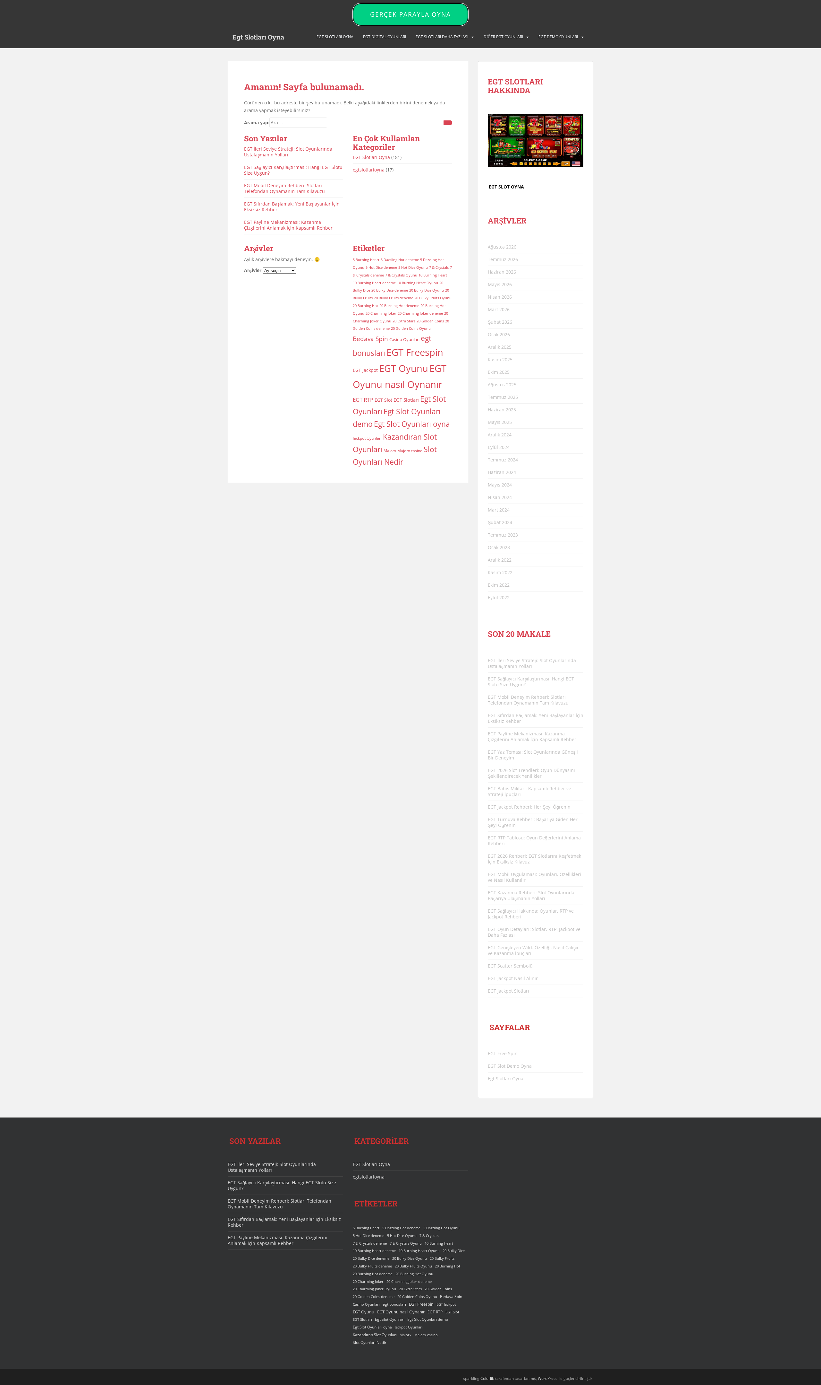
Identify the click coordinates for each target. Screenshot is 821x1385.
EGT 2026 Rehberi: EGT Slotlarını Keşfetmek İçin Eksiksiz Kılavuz (534, 859)
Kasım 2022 (500, 572)
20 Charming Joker (381, 313)
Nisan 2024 (500, 497)
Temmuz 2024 (503, 460)
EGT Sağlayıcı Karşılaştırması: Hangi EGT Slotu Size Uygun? (293, 170)
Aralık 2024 (500, 435)
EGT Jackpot (365, 370)
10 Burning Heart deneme (374, 283)
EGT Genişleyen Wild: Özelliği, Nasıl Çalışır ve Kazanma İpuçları (533, 950)
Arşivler (252, 270)
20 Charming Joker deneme (420, 313)
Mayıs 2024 (500, 485)
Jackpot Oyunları (367, 438)
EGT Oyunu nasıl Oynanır (401, 1312)
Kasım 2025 (500, 359)
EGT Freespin (414, 352)
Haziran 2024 (502, 472)
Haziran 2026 (502, 272)
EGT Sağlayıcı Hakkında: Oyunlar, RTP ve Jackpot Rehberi (531, 914)
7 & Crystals (439, 267)
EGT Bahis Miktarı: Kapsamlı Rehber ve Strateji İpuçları (529, 791)
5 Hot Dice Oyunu (413, 267)
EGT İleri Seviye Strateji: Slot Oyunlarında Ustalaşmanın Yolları (288, 152)
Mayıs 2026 (500, 284)
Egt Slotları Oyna (258, 37)
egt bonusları (394, 1304)
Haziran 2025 (502, 410)
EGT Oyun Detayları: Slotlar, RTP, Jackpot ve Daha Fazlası (534, 932)
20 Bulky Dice (454, 1251)
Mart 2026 (499, 309)
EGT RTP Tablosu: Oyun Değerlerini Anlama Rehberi (534, 840)
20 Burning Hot (365, 305)
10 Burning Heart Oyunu (417, 283)
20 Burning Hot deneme (399, 305)
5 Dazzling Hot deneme (400, 260)
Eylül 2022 (499, 597)
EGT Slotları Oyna (371, 157)
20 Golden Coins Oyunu (411, 328)
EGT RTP (363, 399)
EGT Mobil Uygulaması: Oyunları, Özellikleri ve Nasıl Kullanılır (534, 877)
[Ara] (448, 122)
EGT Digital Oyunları (384, 36)
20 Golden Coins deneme (373, 1296)
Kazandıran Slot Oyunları (375, 1334)
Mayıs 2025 (500, 422)
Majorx (390, 450)
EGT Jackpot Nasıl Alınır (513, 978)
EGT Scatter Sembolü (510, 966)
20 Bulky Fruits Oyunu (433, 298)
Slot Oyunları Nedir (369, 1342)
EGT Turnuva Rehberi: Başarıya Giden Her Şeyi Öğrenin (533, 822)
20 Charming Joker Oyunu (374, 1289)
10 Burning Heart (433, 275)
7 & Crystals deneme (370, 1243)
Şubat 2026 (500, 322)
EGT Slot (383, 400)
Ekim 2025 (499, 372)
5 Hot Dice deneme (381, 267)
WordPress (547, 1378)
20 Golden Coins (430, 321)
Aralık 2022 (500, 560)
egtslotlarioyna (369, 170)
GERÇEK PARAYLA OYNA (410, 14)
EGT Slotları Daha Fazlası (442, 36)
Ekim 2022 (499, 585)
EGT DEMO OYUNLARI (558, 36)
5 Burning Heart (366, 260)
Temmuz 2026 (503, 259)
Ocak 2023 (499, 547)
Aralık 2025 (500, 347)
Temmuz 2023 (503, 535)
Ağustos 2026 (502, 247)
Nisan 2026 (500, 297)
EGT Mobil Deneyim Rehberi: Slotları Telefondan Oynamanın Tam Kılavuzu (284, 188)
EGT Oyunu (403, 368)
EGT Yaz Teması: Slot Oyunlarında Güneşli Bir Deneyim (533, 755)
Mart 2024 (499, 510)
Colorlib (487, 1378)
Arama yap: (256, 122)
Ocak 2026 (499, 334)
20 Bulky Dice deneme (389, 290)
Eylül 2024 (499, 447)
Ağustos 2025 (502, 384)
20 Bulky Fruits (442, 1258)
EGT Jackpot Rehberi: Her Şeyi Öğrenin (529, 807)
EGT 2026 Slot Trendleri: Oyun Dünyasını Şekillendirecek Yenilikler (531, 773)
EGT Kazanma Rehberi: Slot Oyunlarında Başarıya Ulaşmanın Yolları (531, 895)
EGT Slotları (406, 400)
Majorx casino (409, 450)
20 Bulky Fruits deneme (393, 298)
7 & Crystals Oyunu (401, 275)
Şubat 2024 (500, 522)
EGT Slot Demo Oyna (510, 1066)
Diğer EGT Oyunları (503, 36)
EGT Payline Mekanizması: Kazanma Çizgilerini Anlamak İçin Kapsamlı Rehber (288, 225)
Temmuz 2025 (503, 397)
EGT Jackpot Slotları (508, 991)
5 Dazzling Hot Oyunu (441, 1228)
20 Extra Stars (404, 321)
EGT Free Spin (503, 1053)
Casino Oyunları (404, 339)
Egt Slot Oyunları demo (427, 1319)
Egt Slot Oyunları (389, 1319)
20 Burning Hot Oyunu (414, 1274)
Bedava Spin (370, 339)
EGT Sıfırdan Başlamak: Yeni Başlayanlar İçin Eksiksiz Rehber (292, 207)
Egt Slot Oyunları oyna (412, 424)
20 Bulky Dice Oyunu (426, 290)
